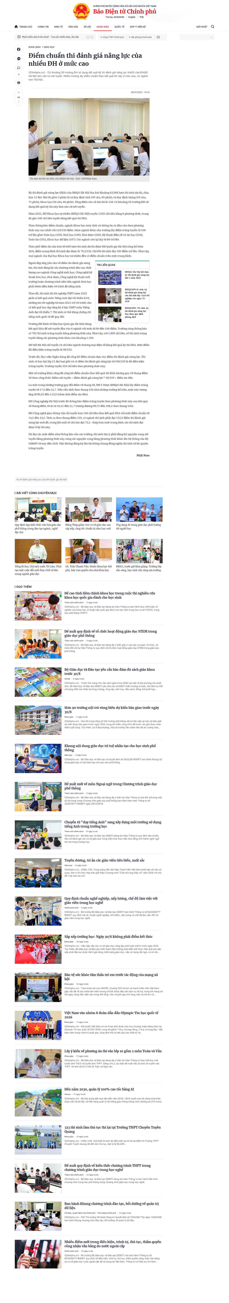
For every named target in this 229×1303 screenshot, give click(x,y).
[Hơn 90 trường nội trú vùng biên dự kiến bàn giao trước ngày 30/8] (38, 720)
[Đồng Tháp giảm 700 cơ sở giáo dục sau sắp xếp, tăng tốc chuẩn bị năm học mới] (88, 509)
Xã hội (87, 26)
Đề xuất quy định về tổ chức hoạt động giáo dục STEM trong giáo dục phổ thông (110, 633)
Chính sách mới (71, 908)
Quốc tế (119, 26)
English (131, 17)
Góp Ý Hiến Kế (138, 26)
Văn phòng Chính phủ (141, 37)
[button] (87, 37)
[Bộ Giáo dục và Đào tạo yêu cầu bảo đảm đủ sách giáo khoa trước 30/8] (38, 682)
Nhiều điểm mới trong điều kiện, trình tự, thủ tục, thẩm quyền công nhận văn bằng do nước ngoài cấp (112, 1244)
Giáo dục (49, 47)
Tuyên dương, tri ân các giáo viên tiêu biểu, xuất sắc (104, 860)
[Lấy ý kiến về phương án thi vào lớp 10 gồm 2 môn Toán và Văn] (38, 1063)
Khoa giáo (103, 26)
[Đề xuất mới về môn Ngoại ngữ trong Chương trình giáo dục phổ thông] (38, 796)
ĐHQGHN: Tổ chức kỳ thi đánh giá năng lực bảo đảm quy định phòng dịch (137, 312)
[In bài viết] (19, 83)
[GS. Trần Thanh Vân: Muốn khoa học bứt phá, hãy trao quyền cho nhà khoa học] (88, 551)
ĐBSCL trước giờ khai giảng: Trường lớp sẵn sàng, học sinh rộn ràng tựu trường (138, 568)
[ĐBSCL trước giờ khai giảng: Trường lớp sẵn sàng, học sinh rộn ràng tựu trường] (139, 551)
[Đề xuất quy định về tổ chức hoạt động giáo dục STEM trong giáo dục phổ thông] (38, 644)
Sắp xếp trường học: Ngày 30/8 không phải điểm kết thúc (108, 937)
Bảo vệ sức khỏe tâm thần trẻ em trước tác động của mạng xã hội (111, 977)
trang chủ (25, 26)
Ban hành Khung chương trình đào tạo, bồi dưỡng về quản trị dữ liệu (111, 1206)
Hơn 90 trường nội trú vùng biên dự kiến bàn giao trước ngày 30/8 (111, 710)
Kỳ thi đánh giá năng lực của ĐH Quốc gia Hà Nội (42, 479)
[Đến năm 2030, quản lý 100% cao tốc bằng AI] (38, 1101)
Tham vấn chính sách (74, 602)
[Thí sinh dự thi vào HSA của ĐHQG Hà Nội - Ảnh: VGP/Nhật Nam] (89, 137)
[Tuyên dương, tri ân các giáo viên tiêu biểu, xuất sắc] (38, 873)
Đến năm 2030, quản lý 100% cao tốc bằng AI (99, 1089)
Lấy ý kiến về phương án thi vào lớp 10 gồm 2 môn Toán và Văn (113, 1051)
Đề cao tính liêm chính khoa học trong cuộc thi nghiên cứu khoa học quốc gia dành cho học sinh (109, 595)
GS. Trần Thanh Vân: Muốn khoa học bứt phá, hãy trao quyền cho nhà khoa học (88, 568)
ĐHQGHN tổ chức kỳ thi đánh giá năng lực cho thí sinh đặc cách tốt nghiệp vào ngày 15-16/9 (137, 295)
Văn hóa (73, 26)
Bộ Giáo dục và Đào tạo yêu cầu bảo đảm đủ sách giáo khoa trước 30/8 (109, 672)
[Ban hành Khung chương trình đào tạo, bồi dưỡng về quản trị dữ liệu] (38, 1216)
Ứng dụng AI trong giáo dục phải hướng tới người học (138, 526)
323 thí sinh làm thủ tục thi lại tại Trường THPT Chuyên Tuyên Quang (112, 1129)
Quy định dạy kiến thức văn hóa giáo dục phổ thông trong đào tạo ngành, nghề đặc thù (38, 528)
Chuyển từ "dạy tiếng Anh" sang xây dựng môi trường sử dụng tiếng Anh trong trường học (112, 824)
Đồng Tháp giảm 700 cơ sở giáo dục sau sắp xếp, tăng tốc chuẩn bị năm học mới (88, 526)
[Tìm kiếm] (212, 27)
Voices (67, 1094)
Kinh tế (58, 26)
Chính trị (43, 26)
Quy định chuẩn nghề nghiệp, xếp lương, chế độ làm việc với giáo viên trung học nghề (110, 901)
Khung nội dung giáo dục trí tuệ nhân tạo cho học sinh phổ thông (110, 748)
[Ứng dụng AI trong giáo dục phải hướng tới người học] (139, 509)
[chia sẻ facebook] (19, 49)
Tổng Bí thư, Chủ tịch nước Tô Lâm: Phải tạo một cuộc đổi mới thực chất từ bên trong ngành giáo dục (38, 570)
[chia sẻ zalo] (19, 59)
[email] (158, 37)
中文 (142, 17)
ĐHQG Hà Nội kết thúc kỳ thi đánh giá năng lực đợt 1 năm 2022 (137, 275)
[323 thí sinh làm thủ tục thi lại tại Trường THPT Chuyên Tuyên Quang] (38, 1140)
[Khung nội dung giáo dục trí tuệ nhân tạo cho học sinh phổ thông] (38, 758)
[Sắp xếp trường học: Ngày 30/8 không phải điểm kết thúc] (38, 949)
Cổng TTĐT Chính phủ (113, 37)
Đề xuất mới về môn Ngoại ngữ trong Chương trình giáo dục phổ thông (110, 786)
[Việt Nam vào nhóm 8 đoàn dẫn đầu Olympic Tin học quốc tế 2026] (38, 1025)
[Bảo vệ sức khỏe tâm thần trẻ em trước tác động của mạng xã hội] (38, 987)
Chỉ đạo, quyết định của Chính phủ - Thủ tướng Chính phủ (90, 1213)
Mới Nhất (201, 26)
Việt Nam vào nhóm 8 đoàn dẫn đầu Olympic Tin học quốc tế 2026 (111, 1015)
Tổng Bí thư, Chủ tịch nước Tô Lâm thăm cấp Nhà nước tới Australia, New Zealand (52, 37)
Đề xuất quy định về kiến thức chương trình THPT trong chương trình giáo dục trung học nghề (107, 1168)
